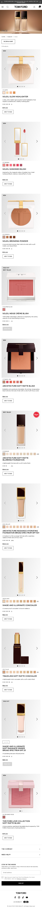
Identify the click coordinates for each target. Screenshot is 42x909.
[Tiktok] (23, 897)
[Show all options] (38, 454)
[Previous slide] (2, 2)
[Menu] (2, 7)
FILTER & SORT (8, 41)
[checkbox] (21, 878)
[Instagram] (19, 897)
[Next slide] (40, 2)
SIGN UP (21, 883)
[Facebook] (15, 897)
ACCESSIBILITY (17, 902)
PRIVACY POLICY (22, 878)
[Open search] (7, 7)
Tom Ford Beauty (17, 906)
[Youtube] (27, 897)
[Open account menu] (34, 7)
